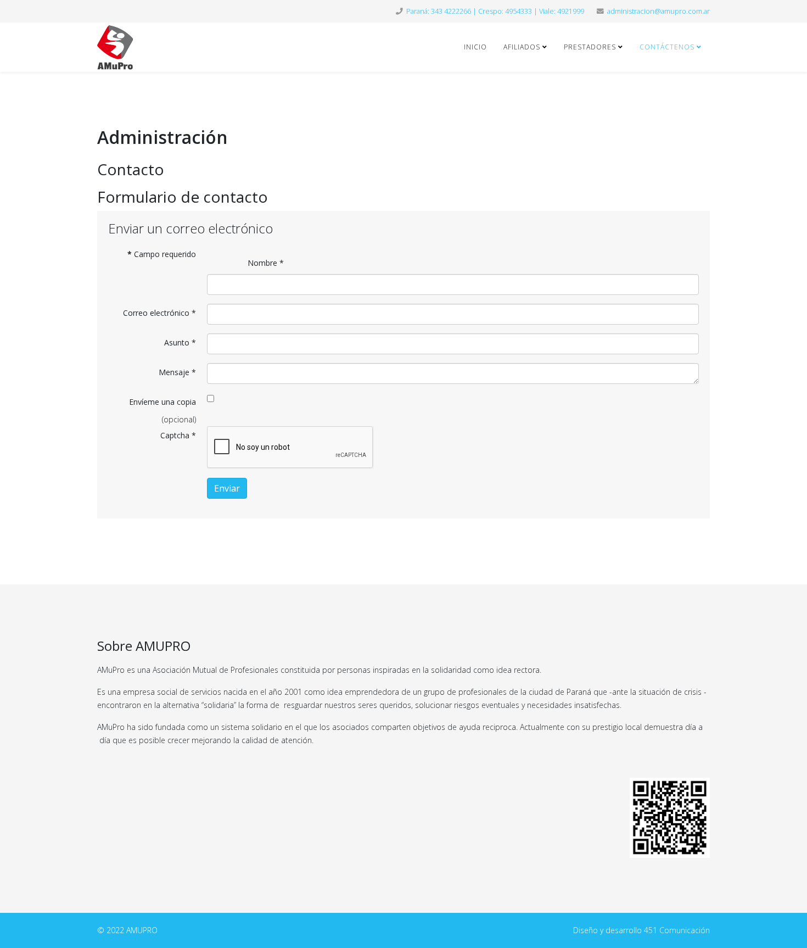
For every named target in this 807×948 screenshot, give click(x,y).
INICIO (475, 47)
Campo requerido (161, 254)
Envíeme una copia (162, 402)
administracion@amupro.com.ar (658, 11)
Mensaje (177, 372)
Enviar (227, 488)
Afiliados (521, 47)
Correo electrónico (159, 313)
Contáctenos (667, 47)
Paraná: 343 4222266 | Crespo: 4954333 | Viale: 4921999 (495, 11)
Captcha (178, 435)
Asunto (180, 342)
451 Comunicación (677, 930)
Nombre (266, 263)
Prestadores (590, 47)
